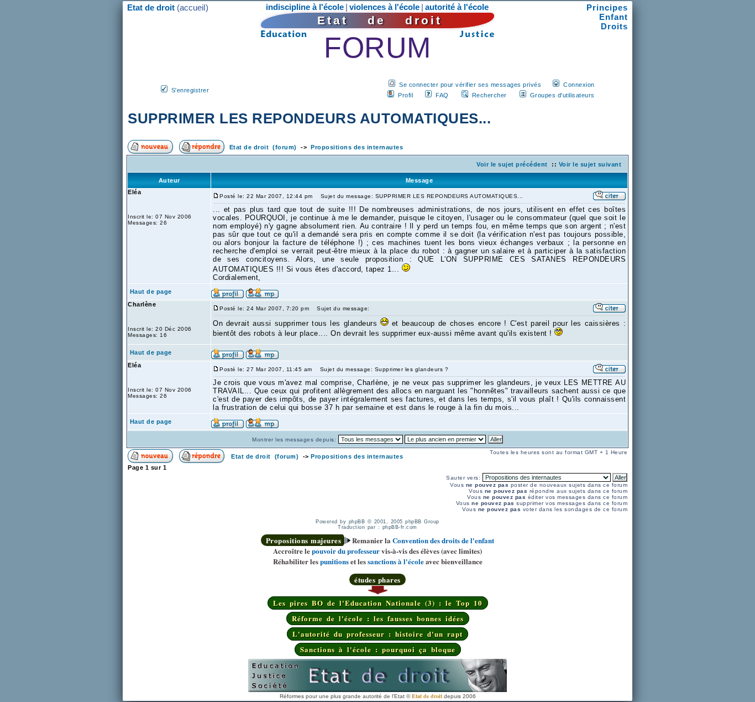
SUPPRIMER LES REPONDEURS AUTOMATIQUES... (309, 118)
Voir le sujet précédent (512, 164)
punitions (334, 561)
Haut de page (151, 291)
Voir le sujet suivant (590, 164)
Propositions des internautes (357, 147)
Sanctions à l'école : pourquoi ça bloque (377, 649)
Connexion (579, 84)
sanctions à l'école (396, 561)
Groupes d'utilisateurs (562, 95)
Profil (405, 95)
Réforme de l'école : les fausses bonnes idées (378, 618)
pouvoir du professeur (346, 550)
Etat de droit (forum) (263, 147)
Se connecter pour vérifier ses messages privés (470, 84)
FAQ (442, 95)
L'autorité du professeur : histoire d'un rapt (377, 633)
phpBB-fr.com (399, 527)
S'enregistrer (190, 90)
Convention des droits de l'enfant (443, 540)
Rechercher (489, 95)
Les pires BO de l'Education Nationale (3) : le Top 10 (378, 602)
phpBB (357, 521)
